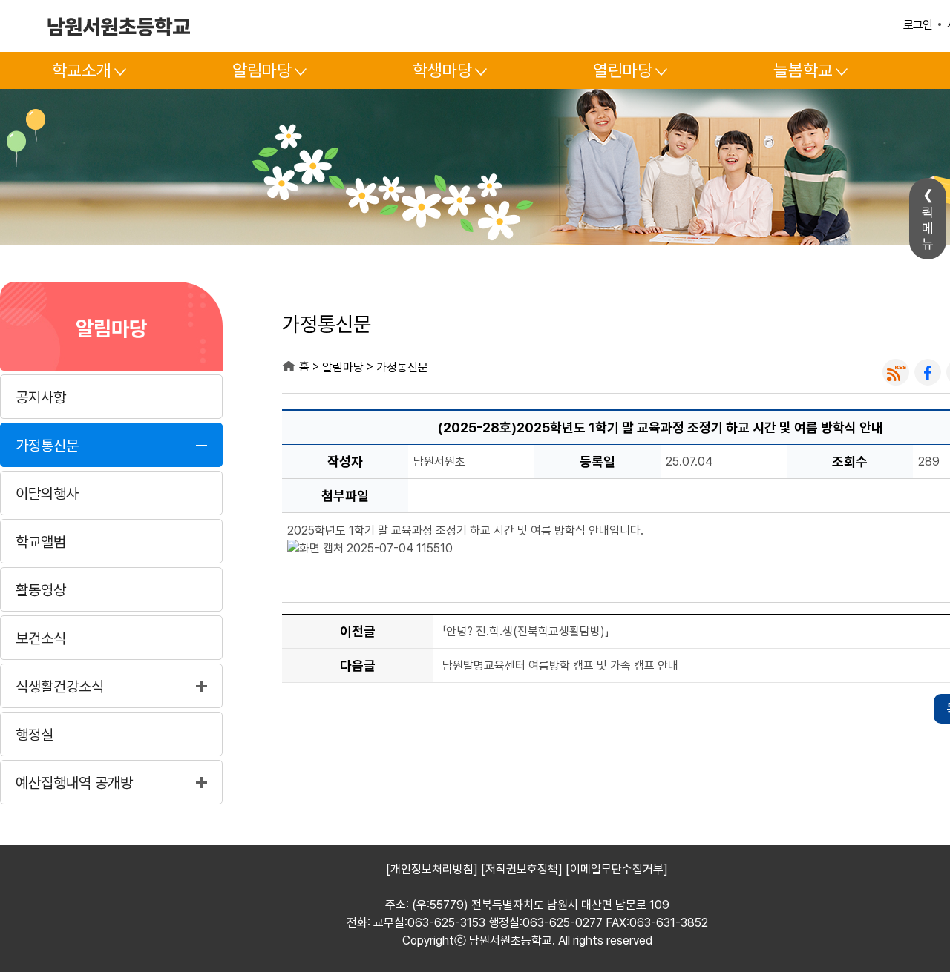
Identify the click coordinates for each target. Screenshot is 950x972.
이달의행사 (47, 494)
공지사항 (41, 397)
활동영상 (41, 590)
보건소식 (41, 638)
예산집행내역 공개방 (74, 783)
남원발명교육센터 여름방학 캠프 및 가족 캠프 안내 (560, 666)
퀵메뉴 (928, 228)
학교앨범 (41, 542)
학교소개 (81, 70)
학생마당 (442, 70)
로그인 (917, 25)
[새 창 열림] (895, 372)
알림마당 (262, 70)
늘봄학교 (803, 70)
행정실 (34, 735)
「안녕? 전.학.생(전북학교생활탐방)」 (525, 632)
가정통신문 (47, 445)
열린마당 (622, 70)
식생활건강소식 (60, 686)
